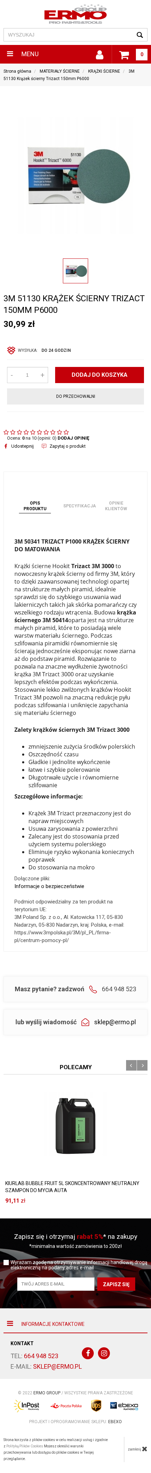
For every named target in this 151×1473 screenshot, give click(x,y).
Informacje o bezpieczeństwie (49, 886)
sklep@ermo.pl (115, 1022)
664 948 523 (41, 1356)
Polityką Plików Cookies (24, 1446)
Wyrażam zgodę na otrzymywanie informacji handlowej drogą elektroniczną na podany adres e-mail (79, 1265)
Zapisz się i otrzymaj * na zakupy (75, 1236)
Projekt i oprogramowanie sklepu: (75, 1421)
